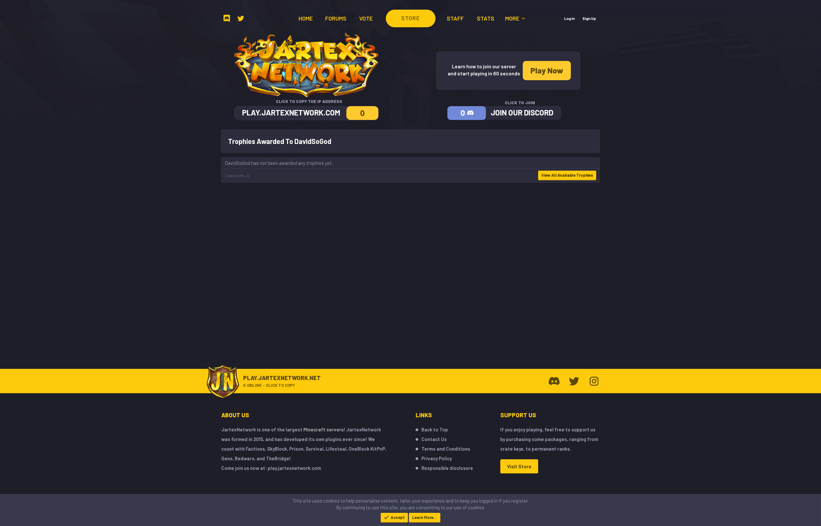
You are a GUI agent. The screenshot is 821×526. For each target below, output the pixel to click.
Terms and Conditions (445, 449)
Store (410, 17)
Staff (455, 18)
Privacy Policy (436, 458)
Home (306, 18)
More (513, 18)
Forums (335, 18)
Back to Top (434, 429)
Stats (485, 18)
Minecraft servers (323, 429)
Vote (366, 18)
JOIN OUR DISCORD (522, 112)
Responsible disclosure (447, 468)
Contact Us (434, 439)
